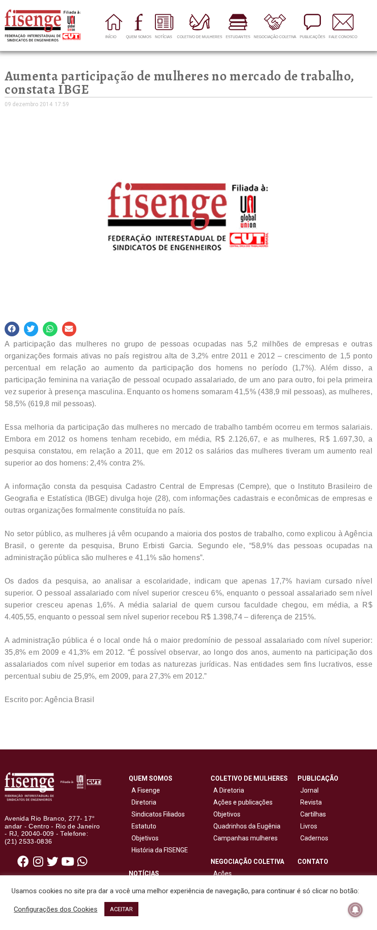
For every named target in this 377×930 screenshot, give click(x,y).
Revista (311, 802)
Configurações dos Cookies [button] (55, 909)
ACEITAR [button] (121, 909)
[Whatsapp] (82, 861)
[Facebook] (23, 861)
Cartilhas (313, 814)
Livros (308, 826)
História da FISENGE (158, 850)
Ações (221, 873)
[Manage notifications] (355, 909)
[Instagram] (38, 861)
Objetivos (144, 838)
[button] (12, 329)
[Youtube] (67, 861)
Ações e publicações (242, 802)
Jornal (309, 790)
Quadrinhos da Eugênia (245, 826)
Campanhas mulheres (244, 838)
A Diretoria (227, 790)
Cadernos (314, 838)
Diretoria (142, 802)
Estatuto (142, 826)
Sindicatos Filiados (157, 814)
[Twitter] (53, 861)
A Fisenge (144, 790)
